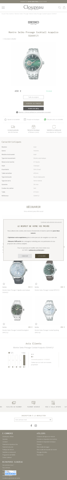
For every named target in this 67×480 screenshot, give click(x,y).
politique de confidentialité (36, 250)
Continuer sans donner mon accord (51, 222)
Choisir (25, 256)
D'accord (42, 256)
